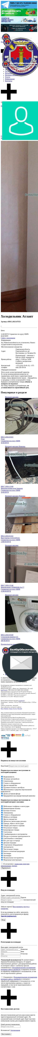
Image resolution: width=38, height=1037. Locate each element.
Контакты (8, 81)
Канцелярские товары (11, 830)
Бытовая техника (9, 811)
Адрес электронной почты (10, 895)
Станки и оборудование (12, 783)
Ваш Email (4, 766)
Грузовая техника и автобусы (13, 787)
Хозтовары (7, 855)
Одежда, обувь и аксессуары (13, 823)
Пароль (23, 897)
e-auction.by (21, 700)
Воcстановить (6, 1034)
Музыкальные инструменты (13, 858)
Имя (22, 951)
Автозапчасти (8, 847)
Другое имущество (10, 785)
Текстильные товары (10, 849)
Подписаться (6, 868)
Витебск (6, 708)
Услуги (7, 77)
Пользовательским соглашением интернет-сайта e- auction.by (19, 978)
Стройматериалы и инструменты (15, 834)
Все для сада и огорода (11, 840)
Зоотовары (7, 853)
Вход (3, 920)
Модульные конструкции (12, 860)
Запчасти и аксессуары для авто (14, 821)
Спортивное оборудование (13, 845)
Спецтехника (8, 781)
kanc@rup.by (4, 690)
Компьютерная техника (11, 808)
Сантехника (7, 832)
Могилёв (19, 708)
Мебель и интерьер (10, 817)
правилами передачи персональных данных (15, 865)
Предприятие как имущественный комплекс (19, 796)
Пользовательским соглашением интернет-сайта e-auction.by (18, 968)
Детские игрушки (9, 843)
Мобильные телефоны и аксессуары (16, 806)
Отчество (24, 954)
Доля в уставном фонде (11, 794)
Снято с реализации (8, 338)
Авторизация (15, 1030)
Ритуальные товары (10, 828)
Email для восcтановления (10, 1024)
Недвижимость (8, 777)
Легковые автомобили (11, 779)
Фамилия (24, 949)
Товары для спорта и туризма (13, 825)
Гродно (15, 708)
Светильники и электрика (12, 838)
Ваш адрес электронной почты (12, 947)
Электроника (8, 813)
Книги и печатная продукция (14, 851)
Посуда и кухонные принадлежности (16, 836)
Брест (2, 708)
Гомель (10, 708)
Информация (9, 79)
